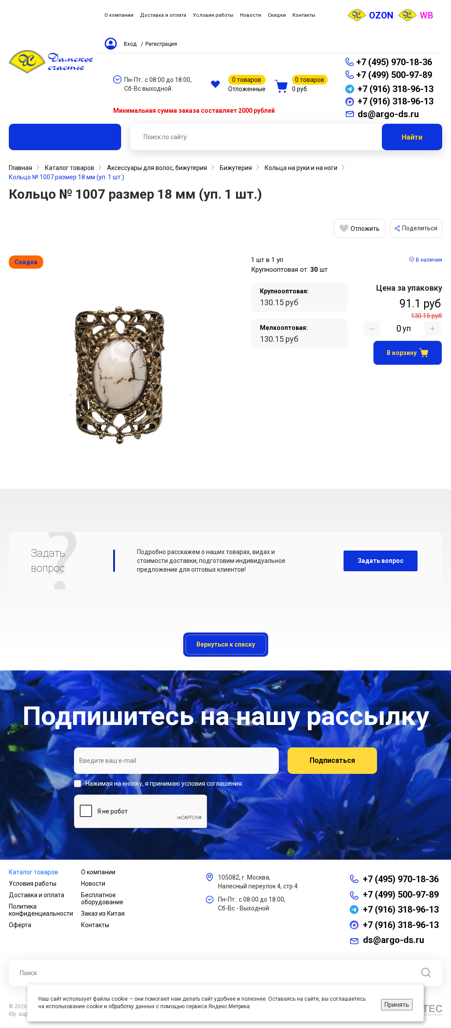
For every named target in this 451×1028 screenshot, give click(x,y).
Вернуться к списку (225, 644)
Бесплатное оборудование (102, 898)
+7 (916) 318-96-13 (401, 909)
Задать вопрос (380, 560)
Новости (93, 883)
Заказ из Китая (103, 913)
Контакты (95, 924)
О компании (98, 872)
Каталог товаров (33, 872)
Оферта (20, 924)
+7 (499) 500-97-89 (394, 75)
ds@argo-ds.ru (393, 940)
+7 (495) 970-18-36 (394, 62)
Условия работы (32, 883)
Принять (396, 1004)
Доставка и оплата (36, 895)
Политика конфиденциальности (41, 910)
